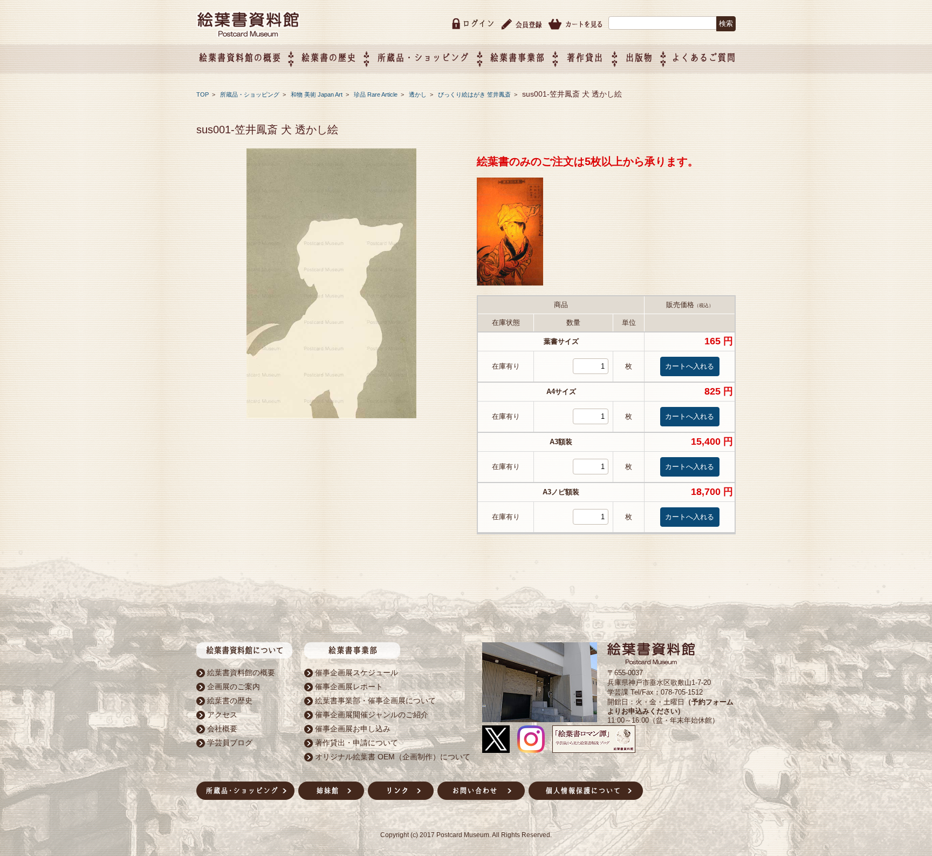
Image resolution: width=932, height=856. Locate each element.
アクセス (222, 714)
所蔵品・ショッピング (250, 94)
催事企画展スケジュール (356, 672)
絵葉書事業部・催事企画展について (375, 700)
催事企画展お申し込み (352, 728)
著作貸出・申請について (356, 742)
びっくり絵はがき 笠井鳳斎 (475, 94)
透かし (418, 94)
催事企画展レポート (349, 686)
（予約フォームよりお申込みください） (670, 706)
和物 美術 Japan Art (317, 94)
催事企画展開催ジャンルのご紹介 (371, 714)
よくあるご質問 (703, 57)
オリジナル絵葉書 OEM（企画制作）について (392, 756)
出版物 (639, 57)
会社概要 (222, 728)
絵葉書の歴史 (328, 57)
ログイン (478, 23)
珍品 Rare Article (376, 94)
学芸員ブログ (229, 742)
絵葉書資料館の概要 (241, 672)
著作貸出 (584, 57)
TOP (202, 94)
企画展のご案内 (233, 686)
